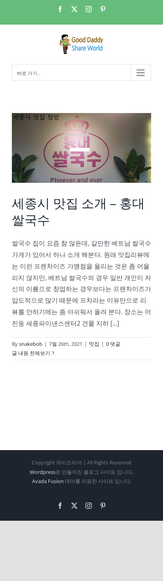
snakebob (30, 343)
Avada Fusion (48, 481)
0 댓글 (113, 343)
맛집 (94, 343)
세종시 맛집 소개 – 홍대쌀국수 (78, 211)
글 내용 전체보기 (31, 353)
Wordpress (42, 472)
